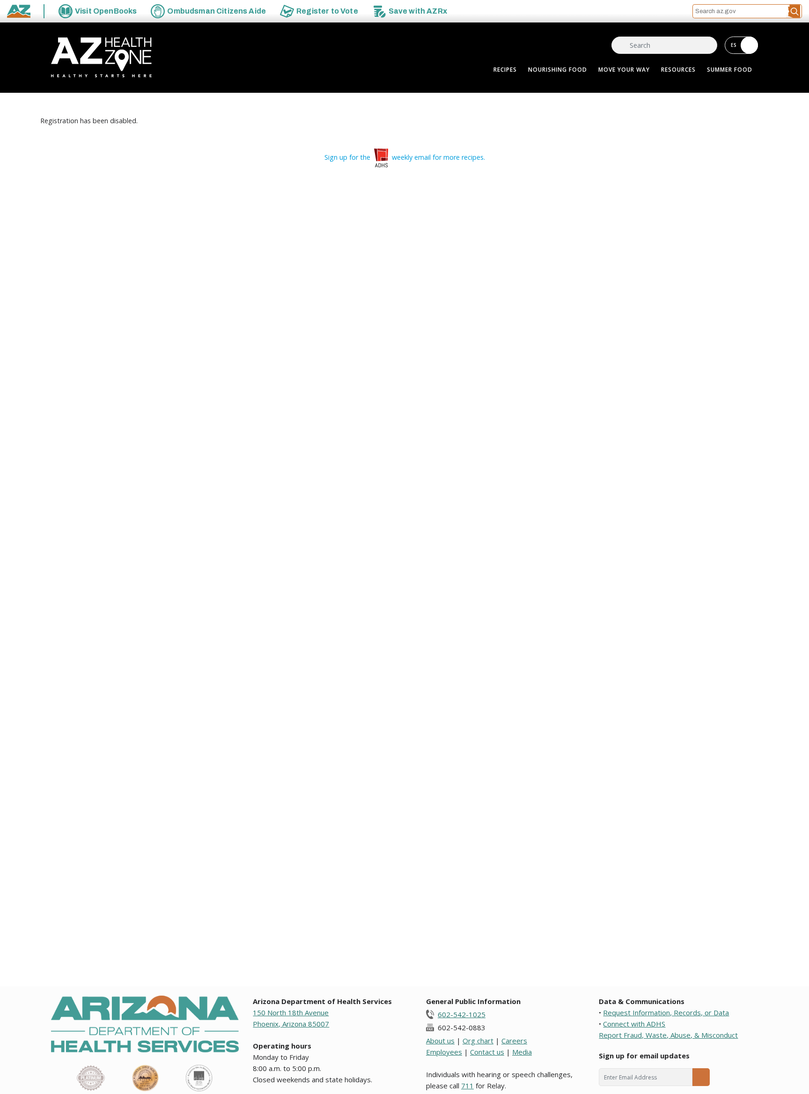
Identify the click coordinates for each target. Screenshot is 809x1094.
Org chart (478, 1040)
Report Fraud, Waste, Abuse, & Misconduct (668, 1035)
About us (440, 1040)
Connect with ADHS (634, 1023)
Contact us (487, 1052)
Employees (444, 1052)
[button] (794, 11)
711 (467, 1085)
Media (522, 1052)
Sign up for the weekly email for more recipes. (404, 157)
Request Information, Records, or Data (666, 1012)
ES (734, 45)
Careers (514, 1040)
